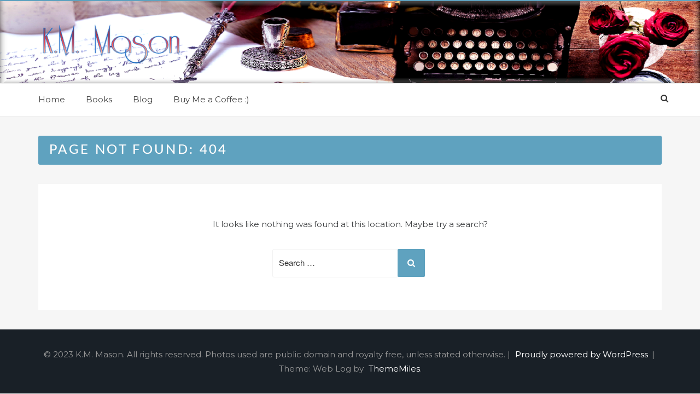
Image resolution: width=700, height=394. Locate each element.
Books (99, 99)
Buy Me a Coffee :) (211, 99)
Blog (143, 99)
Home (51, 99)
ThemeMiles (394, 368)
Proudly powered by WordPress (582, 354)
